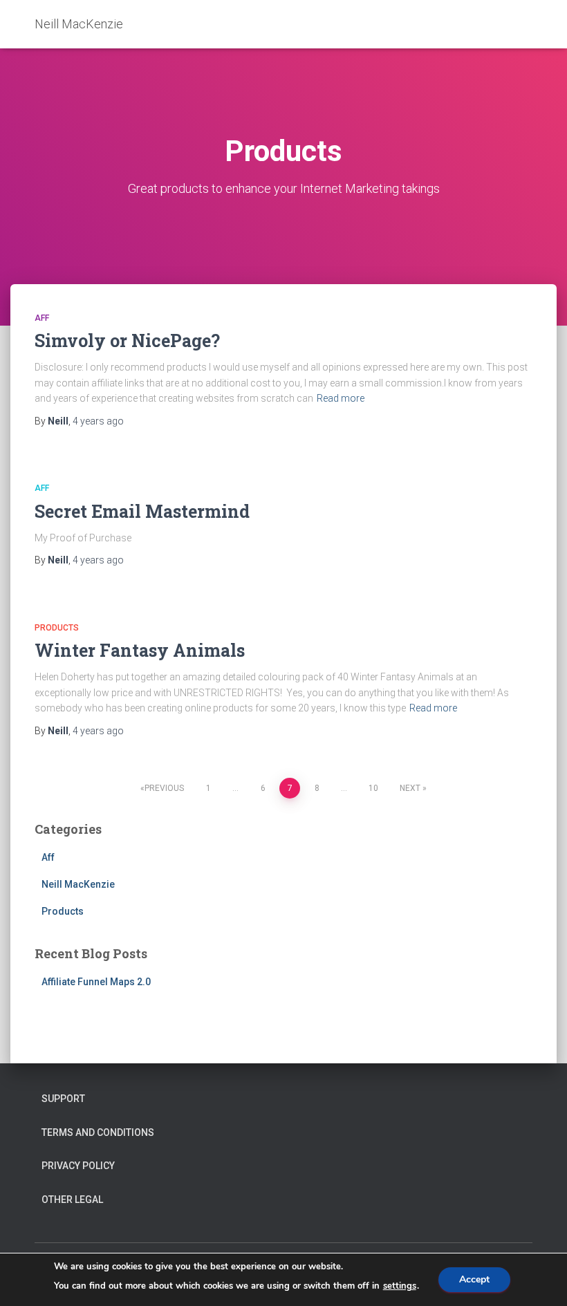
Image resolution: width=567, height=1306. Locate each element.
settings (399, 1286)
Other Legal (72, 1199)
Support (63, 1098)
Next (410, 788)
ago (98, 421)
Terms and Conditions (97, 1132)
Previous (164, 788)
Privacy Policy (78, 1165)
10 (373, 788)
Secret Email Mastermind (142, 511)
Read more (340, 398)
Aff (42, 318)
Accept (474, 1279)
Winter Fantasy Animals (140, 650)
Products (57, 628)
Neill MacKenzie (78, 884)
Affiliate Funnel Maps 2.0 (96, 981)
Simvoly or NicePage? (127, 340)
